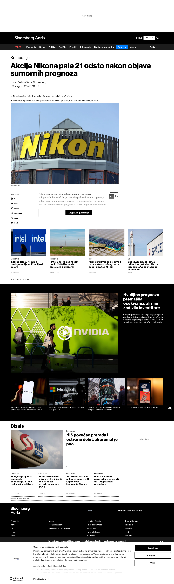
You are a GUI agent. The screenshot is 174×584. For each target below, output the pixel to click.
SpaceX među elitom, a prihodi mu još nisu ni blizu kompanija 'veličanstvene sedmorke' (143, 266)
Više (132, 47)
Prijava (139, 38)
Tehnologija (85, 47)
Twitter (128, 532)
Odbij (152, 563)
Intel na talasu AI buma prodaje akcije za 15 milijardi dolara (27, 264)
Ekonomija (31, 47)
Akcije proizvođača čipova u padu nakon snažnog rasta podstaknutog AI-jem (105, 264)
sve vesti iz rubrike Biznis (20, 498)
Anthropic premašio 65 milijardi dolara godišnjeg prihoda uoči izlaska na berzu (27, 408)
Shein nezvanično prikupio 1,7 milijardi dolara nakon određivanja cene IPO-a (50, 481)
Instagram (129, 528)
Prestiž (73, 47)
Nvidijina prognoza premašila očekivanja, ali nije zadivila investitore (141, 301)
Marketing (91, 535)
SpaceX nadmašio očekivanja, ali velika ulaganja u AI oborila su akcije (104, 408)
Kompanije (15, 259)
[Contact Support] (170, 408)
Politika (52, 47)
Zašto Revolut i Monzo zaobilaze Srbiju (142, 407)
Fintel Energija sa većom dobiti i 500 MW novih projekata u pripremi (64, 264)
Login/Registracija (79, 213)
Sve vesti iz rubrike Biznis (20, 279)
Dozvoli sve (153, 548)
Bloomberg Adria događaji (59, 528)
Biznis (42, 47)
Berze (91, 259)
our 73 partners (44, 551)
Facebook (129, 525)
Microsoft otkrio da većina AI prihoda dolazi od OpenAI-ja (66, 408)
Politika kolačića (93, 532)
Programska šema (56, 525)
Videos (52, 521)
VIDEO (18, 47)
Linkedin (128, 535)
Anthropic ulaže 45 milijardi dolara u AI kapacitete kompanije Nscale (77, 480)
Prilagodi (151, 555)
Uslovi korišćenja (94, 521)
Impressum (91, 528)
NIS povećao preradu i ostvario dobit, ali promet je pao (92, 439)
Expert (120, 47)
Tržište (62, 47)
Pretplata (149, 38)
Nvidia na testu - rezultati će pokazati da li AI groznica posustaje (106, 480)
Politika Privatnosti (94, 525)
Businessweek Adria (104, 47)
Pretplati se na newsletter (130, 511)
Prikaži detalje (39, 579)
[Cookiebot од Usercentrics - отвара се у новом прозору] (16, 579)
